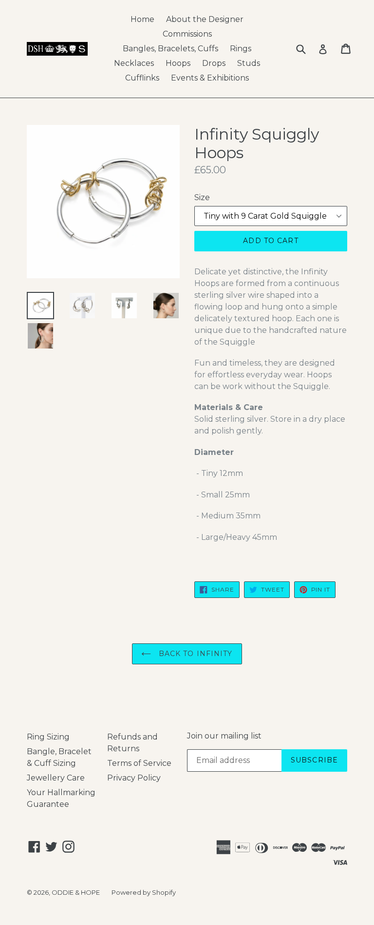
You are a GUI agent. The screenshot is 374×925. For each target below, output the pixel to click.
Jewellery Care (56, 777)
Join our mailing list (224, 735)
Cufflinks (142, 77)
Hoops (178, 63)
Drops (213, 63)
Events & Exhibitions (210, 77)
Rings (240, 48)
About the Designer (204, 19)
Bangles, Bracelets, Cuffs (170, 48)
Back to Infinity (194, 653)
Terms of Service (139, 763)
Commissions (187, 34)
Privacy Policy (134, 777)
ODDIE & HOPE (76, 892)
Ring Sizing (48, 736)
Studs (248, 63)
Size (202, 197)
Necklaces (134, 63)
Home (142, 19)
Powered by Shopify (144, 892)
